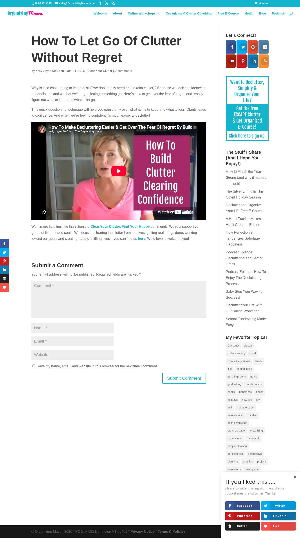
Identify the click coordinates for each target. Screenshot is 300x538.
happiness (245, 392)
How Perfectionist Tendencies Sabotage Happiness (243, 238)
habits (231, 392)
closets (248, 345)
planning (233, 461)
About (117, 13)
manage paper (246, 407)
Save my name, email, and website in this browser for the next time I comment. (97, 366)
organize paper (237, 430)
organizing (256, 430)
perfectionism (236, 453)
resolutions (234, 469)
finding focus (244, 368)
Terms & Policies (172, 531)
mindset (252, 415)
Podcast (278, 13)
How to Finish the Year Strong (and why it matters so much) (246, 177)
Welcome (100, 13)
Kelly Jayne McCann (50, 70)
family (258, 361)
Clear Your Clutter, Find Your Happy (120, 226)
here (141, 238)
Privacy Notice (142, 531)
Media (248, 13)
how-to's (247, 399)
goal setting (234, 384)
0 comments (123, 70)
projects (262, 461)
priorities (247, 461)
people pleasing (237, 446)
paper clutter (235, 438)
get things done (237, 376)
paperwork (253, 438)
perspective (255, 453)
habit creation (254, 384)
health (260, 392)
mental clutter (236, 415)
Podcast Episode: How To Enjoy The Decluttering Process (246, 277)
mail (230, 407)
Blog (262, 13)
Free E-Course (228, 13)
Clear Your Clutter (99, 70)
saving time (252, 469)
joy (258, 399)
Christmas (234, 345)
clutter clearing (236, 353)
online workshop (237, 422)
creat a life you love (239, 361)
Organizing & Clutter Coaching (189, 13)
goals (253, 376)
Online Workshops (142, 13)
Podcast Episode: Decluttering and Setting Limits (244, 258)
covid (252, 353)
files (230, 368)
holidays (233, 399)
